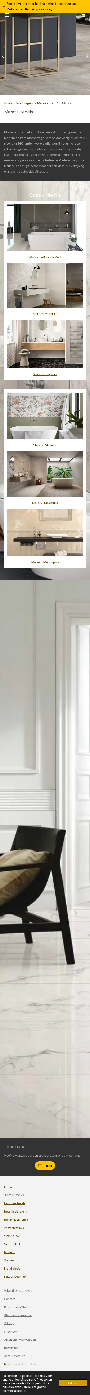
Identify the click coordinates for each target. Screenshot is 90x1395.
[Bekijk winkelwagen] (83, 15)
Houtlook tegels (14, 1203)
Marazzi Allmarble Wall (45, 257)
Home (8, 103)
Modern (9, 1252)
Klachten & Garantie (18, 1315)
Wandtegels (24, 103)
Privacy (9, 1323)
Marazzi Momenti (45, 445)
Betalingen (11, 1347)
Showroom (11, 1331)
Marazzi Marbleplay (45, 562)
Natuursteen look (15, 1276)
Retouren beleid (14, 1356)
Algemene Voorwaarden (20, 1339)
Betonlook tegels (15, 1211)
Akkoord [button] (73, 1383)
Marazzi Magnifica (45, 502)
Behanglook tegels (16, 1219)
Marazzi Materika (45, 314)
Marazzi (67, 103)
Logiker (9, 1187)
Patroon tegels (14, 1227)
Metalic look (12, 1268)
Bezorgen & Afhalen (17, 1307)
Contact (9, 1299)
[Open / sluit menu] (6, 15)
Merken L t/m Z (47, 103)
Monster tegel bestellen (20, 1364)
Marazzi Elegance (45, 374)
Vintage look (12, 1244)
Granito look (12, 1236)
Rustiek (9, 1260)
